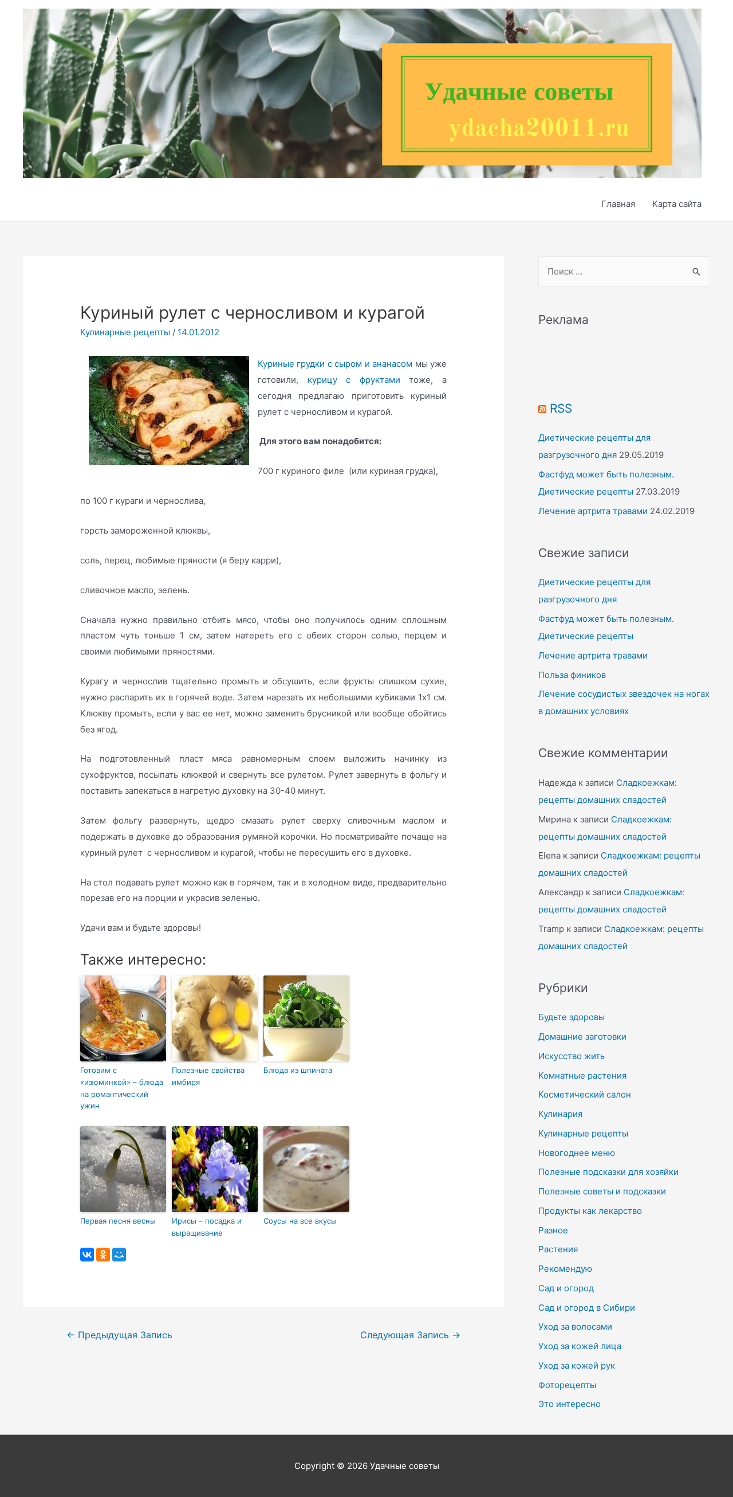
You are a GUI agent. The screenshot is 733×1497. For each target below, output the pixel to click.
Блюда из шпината (297, 1070)
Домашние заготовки (582, 1036)
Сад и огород (566, 1288)
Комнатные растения (582, 1075)
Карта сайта (677, 203)
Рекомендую (565, 1268)
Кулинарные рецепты (125, 332)
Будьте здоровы (571, 1017)
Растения (558, 1249)
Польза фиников (572, 674)
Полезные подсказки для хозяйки (608, 1171)
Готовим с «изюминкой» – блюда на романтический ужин (121, 1087)
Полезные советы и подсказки (602, 1191)
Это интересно (569, 1403)
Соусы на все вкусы (300, 1220)
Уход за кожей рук (576, 1365)
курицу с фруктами (354, 379)
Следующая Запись (410, 1335)
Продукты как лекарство (590, 1210)
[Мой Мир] (119, 1254)
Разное (553, 1230)
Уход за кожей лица (579, 1346)
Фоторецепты (567, 1385)
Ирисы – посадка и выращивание (207, 1226)
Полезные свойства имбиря (208, 1076)
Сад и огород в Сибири (586, 1307)
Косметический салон (584, 1094)
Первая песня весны (118, 1220)
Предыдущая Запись (119, 1335)
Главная (618, 203)
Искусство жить (571, 1056)
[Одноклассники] (103, 1254)
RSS (561, 408)
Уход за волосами (575, 1326)
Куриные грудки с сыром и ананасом (335, 363)
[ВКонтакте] (87, 1254)
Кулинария (560, 1113)
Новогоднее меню (576, 1152)
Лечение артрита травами (593, 510)
